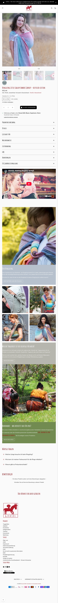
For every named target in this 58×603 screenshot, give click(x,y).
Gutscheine (6, 533)
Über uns (5, 540)
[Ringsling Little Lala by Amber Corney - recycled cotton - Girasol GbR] (29, 39)
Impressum (6, 544)
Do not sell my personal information (13, 551)
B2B (4, 553)
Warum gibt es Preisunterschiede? (16, 464)
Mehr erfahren (8, 361)
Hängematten (6, 529)
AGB (4, 542)
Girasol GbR (23, 583)
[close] (56, 2)
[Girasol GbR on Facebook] (5, 567)
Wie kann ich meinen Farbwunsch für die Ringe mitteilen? (23, 459)
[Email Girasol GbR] (3, 567)
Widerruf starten (7, 558)
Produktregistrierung (8, 555)
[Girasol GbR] (29, 8)
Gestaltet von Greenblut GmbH (34, 583)
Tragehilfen (6, 524)
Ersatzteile (6, 528)
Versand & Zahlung (8, 547)
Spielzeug (5, 535)
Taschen (5, 531)
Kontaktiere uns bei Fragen (12, 281)
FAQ (4, 549)
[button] (29, 482)
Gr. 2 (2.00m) (14, 99)
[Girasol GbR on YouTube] (9, 567)
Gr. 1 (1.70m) (6, 99)
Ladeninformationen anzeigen (11, 117)
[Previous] (19, 69)
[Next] (38, 69)
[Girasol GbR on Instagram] (7, 567)
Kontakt (5, 556)
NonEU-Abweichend (35, 93)
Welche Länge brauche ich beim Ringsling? (19, 454)
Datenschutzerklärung (9, 546)
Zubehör (5, 526)
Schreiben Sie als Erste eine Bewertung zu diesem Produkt (29, 482)
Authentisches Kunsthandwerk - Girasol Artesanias (17, 560)
